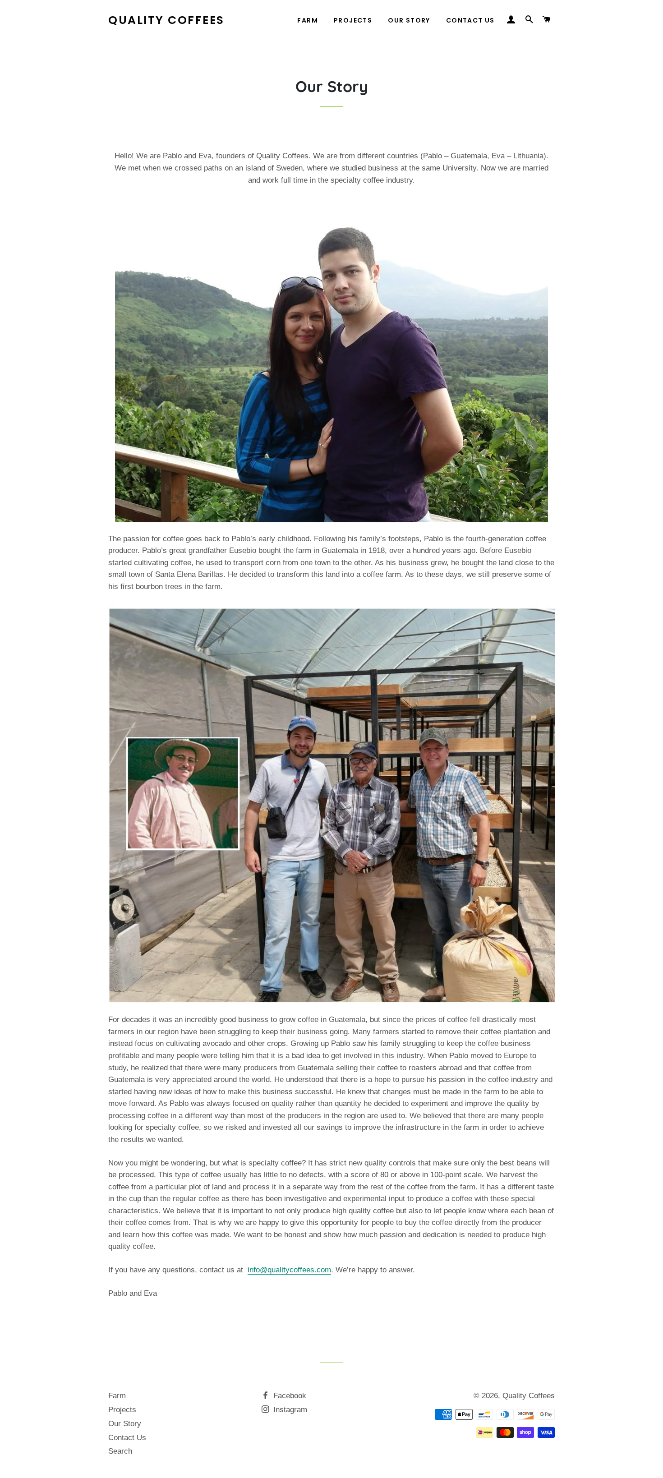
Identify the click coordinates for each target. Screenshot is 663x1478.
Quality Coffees (166, 20)
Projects (353, 20)
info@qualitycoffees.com (289, 1270)
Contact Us (470, 20)
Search (120, 1451)
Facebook (288, 1395)
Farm (307, 20)
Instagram (289, 1409)
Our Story (409, 20)
